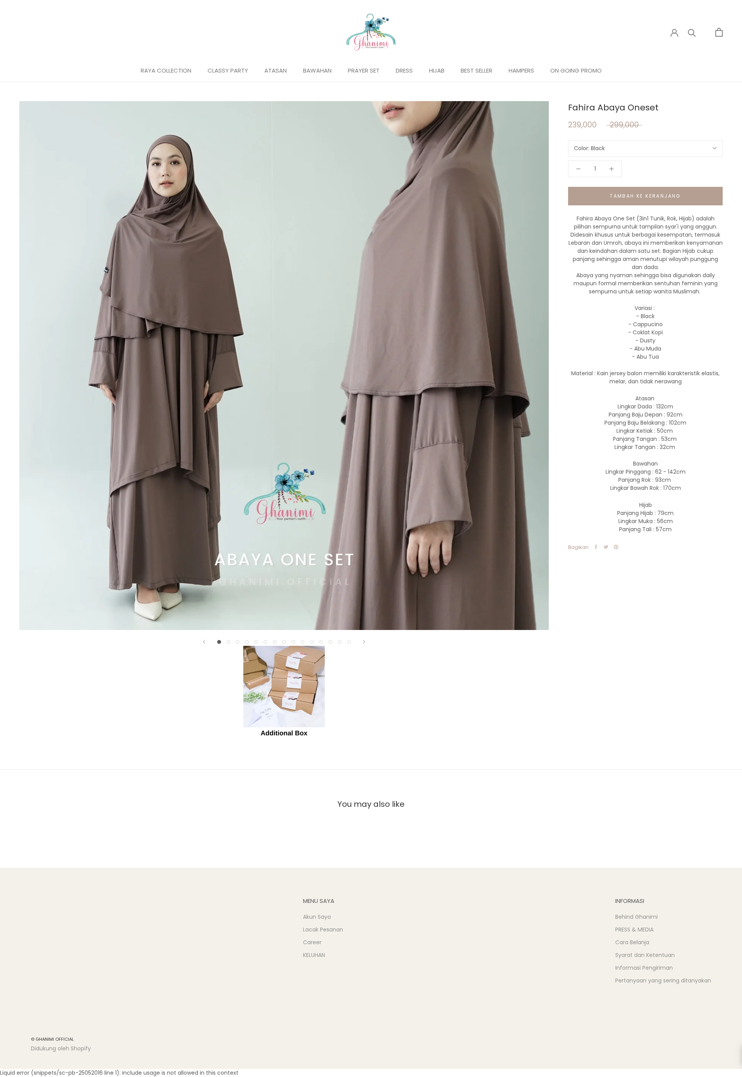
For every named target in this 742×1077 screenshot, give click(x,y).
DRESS (404, 70)
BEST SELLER (476, 70)
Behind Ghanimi (636, 917)
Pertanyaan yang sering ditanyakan (663, 980)
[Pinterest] (616, 547)
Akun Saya (317, 917)
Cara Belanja (632, 942)
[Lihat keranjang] (719, 32)
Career (312, 942)
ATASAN (275, 70)
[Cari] (692, 32)
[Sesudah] (364, 641)
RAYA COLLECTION (166, 70)
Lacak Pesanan (323, 929)
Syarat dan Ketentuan (645, 955)
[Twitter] (606, 547)
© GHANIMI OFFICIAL (52, 1039)
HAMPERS (521, 70)
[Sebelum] (204, 641)
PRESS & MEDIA (634, 929)
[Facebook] (596, 547)
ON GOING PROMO (576, 70)
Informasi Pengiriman (644, 968)
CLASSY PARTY (228, 70)
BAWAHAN (317, 70)
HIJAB (436, 70)
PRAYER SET (364, 70)
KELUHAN (314, 955)
